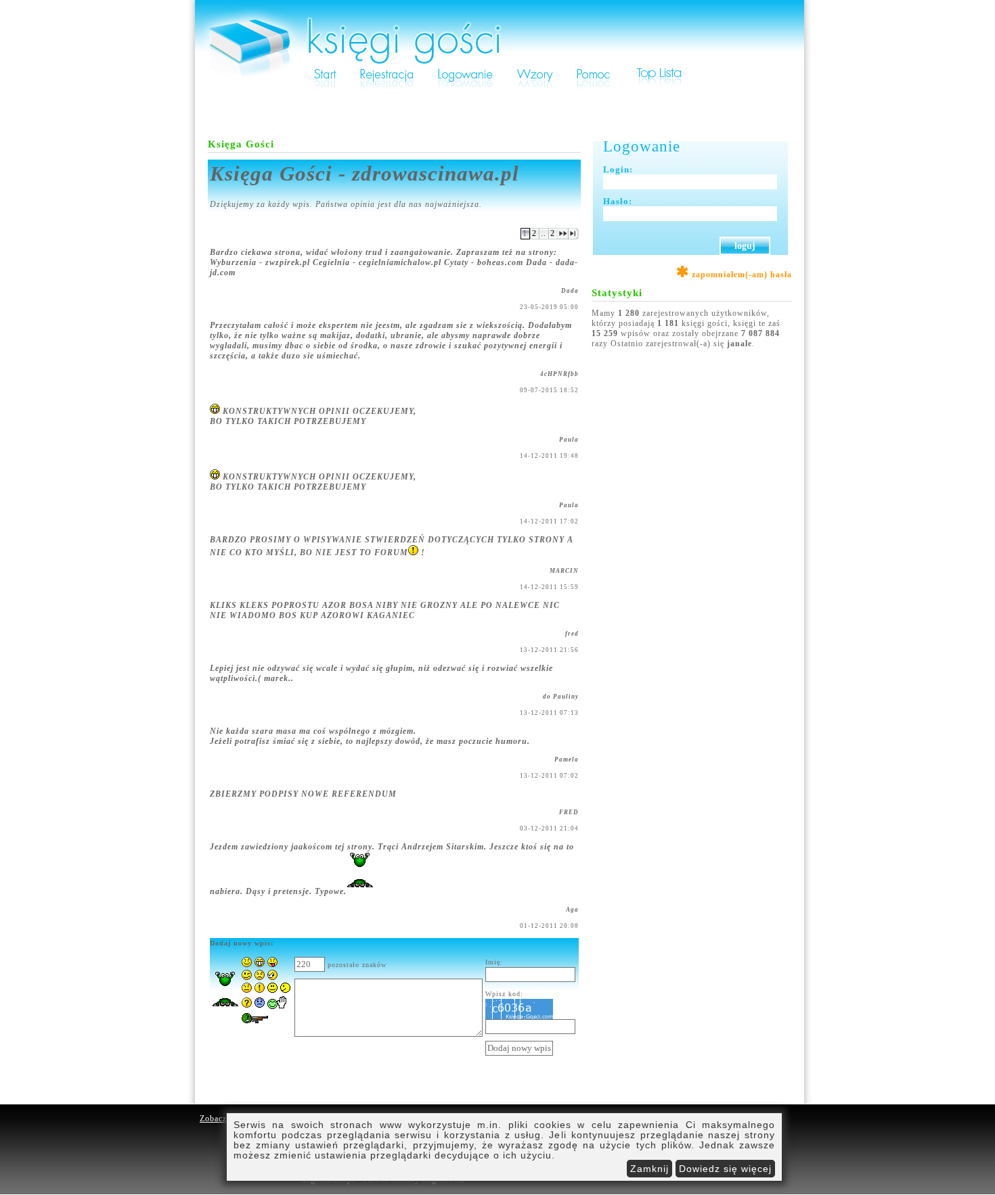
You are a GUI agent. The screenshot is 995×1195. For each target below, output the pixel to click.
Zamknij (649, 1168)
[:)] (247, 964)
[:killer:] (262, 1024)
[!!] (260, 990)
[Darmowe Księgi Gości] (499, 63)
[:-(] (260, 1005)
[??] (247, 1005)
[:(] (260, 977)
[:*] (278, 990)
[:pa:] (277, 1006)
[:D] (260, 964)
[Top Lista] (660, 89)
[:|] (247, 990)
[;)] (247, 977)
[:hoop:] (225, 1010)
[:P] (272, 964)
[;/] (272, 977)
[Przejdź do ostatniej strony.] (574, 236)
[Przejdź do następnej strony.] (563, 236)
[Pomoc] (593, 89)
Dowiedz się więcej (725, 1168)
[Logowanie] (465, 89)
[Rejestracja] (386, 89)
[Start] (325, 89)
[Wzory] (535, 89)
